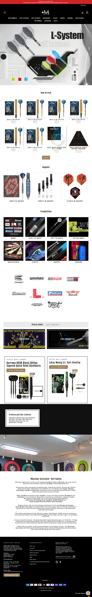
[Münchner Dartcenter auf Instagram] (57, 562)
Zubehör (70, 18)
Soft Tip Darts (35, 18)
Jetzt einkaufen (58, 367)
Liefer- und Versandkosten (37, 550)
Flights (55, 18)
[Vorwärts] (89, 48)
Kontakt (32, 548)
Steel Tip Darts (24, 18)
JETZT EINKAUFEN (15, 370)
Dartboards (46, 18)
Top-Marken (38, 21)
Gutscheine (47, 21)
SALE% (56, 21)
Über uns (32, 546)
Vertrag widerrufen (11, 575)
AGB (31, 557)
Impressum (33, 564)
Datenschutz (33, 555)
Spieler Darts (79, 18)
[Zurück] (3, 48)
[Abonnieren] (74, 556)
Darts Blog (33, 559)
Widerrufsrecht (34, 552)
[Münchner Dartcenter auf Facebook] (60, 562)
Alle (46, 157)
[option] (46, 2)
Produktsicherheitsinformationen (39, 561)
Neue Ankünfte (12, 18)
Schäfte (62, 18)
